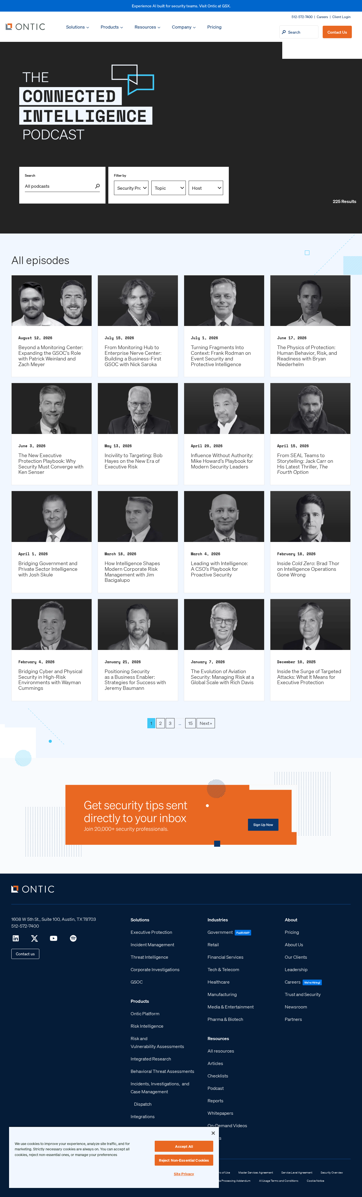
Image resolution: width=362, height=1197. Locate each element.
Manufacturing (222, 994)
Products (110, 27)
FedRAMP (242, 932)
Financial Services (226, 957)
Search (30, 175)
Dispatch (143, 1104)
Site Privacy (184, 1173)
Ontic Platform (145, 1013)
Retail (213, 944)
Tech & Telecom (223, 969)
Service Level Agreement (296, 1172)
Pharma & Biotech (225, 1019)
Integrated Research (151, 1059)
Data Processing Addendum (233, 1180)
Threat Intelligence (149, 957)
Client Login (341, 17)
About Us (294, 944)
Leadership (296, 969)
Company (181, 27)
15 (190, 723)
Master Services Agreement (255, 1172)
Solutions (75, 27)
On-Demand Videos (227, 1125)
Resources (145, 27)
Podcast (216, 1088)
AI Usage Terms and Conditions (278, 1180)
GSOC (137, 982)
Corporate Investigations (155, 969)
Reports (215, 1100)
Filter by (120, 175)
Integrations (143, 1116)
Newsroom (296, 1007)
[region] (114, 1157)
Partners (293, 1019)
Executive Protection (151, 932)
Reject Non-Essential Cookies (184, 1160)
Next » (206, 723)
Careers (322, 17)
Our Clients (296, 957)
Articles (215, 1063)
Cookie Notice (315, 1180)
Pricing (214, 27)
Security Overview (332, 1172)
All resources (221, 1051)
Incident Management (152, 944)
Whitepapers (220, 1113)
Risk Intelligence (147, 1026)
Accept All (184, 1146)
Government (220, 932)
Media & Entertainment (231, 1007)
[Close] (213, 1133)
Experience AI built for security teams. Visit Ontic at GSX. (181, 5)
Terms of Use (222, 1172)
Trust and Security (303, 994)
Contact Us (337, 31)
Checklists (218, 1076)
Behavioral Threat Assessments (162, 1071)
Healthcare (219, 982)
